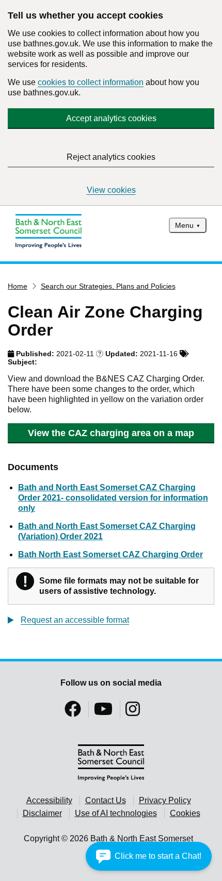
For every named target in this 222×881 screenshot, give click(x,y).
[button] (149, 856)
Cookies (185, 813)
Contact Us (105, 800)
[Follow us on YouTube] (103, 712)
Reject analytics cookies (111, 157)
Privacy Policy (165, 800)
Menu (184, 225)
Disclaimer (42, 813)
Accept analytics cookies (111, 118)
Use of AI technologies (116, 813)
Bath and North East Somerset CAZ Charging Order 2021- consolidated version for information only (113, 497)
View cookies (111, 190)
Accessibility (49, 800)
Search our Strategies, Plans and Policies (108, 286)
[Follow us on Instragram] (132, 712)
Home (17, 286)
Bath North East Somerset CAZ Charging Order (110, 554)
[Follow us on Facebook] (73, 712)
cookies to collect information (91, 82)
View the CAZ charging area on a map (111, 433)
